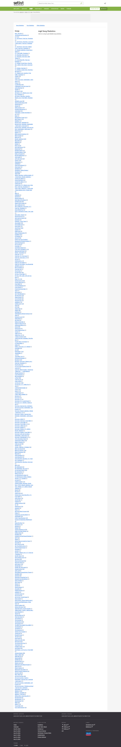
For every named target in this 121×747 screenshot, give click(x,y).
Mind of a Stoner (19, 450)
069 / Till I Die (18, 33)
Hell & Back (17, 318)
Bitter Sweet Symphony (21, 134)
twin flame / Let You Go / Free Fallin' (24, 650)
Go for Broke (18, 299)
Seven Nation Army (20, 557)
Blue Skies (17, 140)
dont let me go (18, 216)
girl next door (18, 295)
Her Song (17, 320)
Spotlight (17, 574)
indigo (16, 345)
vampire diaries (19, 653)
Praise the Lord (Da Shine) (21, 514)
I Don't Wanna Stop (19, 330)
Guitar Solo (17, 308)
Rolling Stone (18, 533)
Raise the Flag (18, 523)
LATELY (17, 378)
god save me (18, 300)
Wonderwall (18, 697)
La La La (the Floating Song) (22, 366)
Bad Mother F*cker (19, 117)
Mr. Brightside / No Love (21, 468)
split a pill (17, 570)
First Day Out (18, 269)
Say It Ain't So (18, 544)
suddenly (17, 592)
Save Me (17, 542)
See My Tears (18, 556)
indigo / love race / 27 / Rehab (22, 346)
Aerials (16, 89)
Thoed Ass (17, 633)
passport (17, 508)
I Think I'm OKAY (19, 336)
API (63, 731)
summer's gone (18, 593)
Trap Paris (17, 645)
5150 (16, 78)
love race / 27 (18, 399)
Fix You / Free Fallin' (20, 274)
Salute (16, 539)
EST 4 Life (17, 244)
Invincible (17, 348)
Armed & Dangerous (20, 109)
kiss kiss (17, 359)
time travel (17, 638)
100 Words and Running (21, 35)
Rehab (16, 528)
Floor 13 (17, 279)
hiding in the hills (19, 322)
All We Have (18, 104)
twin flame (17, 648)
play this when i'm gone (21, 511)
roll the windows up (20, 529)
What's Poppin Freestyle (21, 671)
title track (17, 641)
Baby (16, 116)
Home (16, 327)
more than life (18, 457)
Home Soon (18, 328)
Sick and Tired (18, 562)
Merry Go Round (19, 448)
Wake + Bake (18, 654)
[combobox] (60, 3)
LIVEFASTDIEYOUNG (20, 387)
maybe (16, 445)
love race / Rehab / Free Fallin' (22, 432)
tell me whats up (19, 615)
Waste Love (18, 663)
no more (17, 480)
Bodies (16, 144)
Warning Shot (18, 661)
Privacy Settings (42, 737)
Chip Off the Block (19, 165)
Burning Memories (19, 155)
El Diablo (17, 234)
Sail (16, 537)
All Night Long (18, 101)
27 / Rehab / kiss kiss (20, 68)
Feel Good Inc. (18, 261)
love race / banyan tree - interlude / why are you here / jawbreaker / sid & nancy (24, 407)
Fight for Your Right (20, 262)
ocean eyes (17, 493)
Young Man (18, 706)
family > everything (19, 252)
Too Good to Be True (20, 643)
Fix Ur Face (17, 270)
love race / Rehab (19, 427)
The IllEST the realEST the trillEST (23, 625)
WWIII (16, 704)
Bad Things (18, 119)
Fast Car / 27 (18, 254)
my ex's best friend (19, 470)
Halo (16, 315)
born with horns (19, 147)
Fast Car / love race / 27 (21, 257)
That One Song (18, 617)
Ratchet (17, 526)
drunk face (17, 228)
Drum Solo (17, 226)
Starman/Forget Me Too (21, 577)
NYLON (17, 491)
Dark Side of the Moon (20, 200)
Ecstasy (17, 229)
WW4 (16, 702)
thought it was (18, 635)
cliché (16, 173)
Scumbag (17, 549)
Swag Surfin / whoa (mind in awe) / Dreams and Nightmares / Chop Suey (24, 602)
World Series (18, 701)
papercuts (17, 506)
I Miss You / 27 (18, 335)
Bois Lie (17, 145)
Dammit (17, 196)
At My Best (17, 111)
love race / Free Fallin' (20, 422)
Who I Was (17, 674)
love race (17, 397)
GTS (16, 307)
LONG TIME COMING (20, 394)
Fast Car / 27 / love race (21, 256)
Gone (16, 305)
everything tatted (19, 247)
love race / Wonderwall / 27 (22, 437)
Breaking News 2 (19, 152)
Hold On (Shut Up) (19, 323)
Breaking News (18, 150)
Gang (16, 290)
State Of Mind (18, 580)
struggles (17, 589)
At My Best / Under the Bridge (22, 112)
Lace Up (17, 368)
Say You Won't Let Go (20, 546)
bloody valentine (19, 139)
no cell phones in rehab (20, 475)
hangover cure (18, 317)
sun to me (17, 595)
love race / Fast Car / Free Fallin (23, 420)
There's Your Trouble (20, 631)
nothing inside (18, 481)
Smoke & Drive (18, 569)
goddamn (17, 302)
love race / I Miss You (20, 425)
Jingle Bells (17, 353)
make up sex (18, 444)
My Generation (18, 472)
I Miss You (17, 333)
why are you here (19, 676)
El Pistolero (17, 236)
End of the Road (19, 242)
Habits (16, 310)
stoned (16, 585)
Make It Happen (19, 442)
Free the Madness (19, 285)
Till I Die (17, 636)
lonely (16, 391)
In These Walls (18, 343)
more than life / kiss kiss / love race (24, 462)
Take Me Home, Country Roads (22, 608)
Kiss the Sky (18, 364)
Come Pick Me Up (19, 180)
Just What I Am (19, 356)
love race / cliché (19, 419)
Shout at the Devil (19, 561)
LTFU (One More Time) (20, 439)
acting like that (18, 88)
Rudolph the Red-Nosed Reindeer (23, 536)
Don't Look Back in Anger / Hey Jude (24, 211)
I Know (16, 331)
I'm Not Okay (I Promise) (21, 341)
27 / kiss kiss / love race (21, 55)
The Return (17, 628)
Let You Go (17, 383)
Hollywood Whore (19, 325)
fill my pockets (18, 267)
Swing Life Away (19, 607)
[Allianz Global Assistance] (88, 733)
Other (41, 25)
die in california (18, 205)
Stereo (16, 584)
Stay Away (17, 582)
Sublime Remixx (19, 590)
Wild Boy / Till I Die (19, 694)
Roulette (17, 534)
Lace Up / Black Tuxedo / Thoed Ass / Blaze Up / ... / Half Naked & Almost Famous (24, 371)
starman (17, 575)
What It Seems (18, 668)
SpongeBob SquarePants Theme (23, 572)
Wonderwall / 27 (19, 699)
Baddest (17, 121)
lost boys (17, 396)
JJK (16, 355)
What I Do (17, 666)
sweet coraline (18, 605)
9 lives (16, 83)
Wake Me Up (18, 656)
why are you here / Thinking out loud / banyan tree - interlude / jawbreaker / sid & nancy (24, 687)
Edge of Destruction (20, 233)
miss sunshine (18, 455)
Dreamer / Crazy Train (20, 221)
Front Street (18, 287)
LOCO (16, 389)
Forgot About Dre (19, 282)
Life (16, 386)
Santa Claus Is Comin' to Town (22, 541)
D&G (16, 193)
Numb (16, 490)
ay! (15, 114)
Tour (30, 25)
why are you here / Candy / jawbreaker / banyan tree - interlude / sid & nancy (24, 679)
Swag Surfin (18, 598)
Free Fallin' (17, 284)
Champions (18, 162)
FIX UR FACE (18, 272)
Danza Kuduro (18, 198)
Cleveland (17, 168)
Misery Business (19, 452)
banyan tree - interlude (20, 122)
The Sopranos (18, 630)
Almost (16, 106)
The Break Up (18, 621)
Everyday (17, 246)
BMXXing (17, 142)
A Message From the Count (22, 86)
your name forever (19, 707)
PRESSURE (17, 516)
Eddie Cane (17, 231)
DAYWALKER (18, 201)
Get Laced (17, 292)
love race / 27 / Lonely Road (22, 401)
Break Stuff (18, 149)
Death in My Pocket (20, 203)
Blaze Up (17, 137)
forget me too (18, 280)
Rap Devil (17, 524)
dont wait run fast (19, 218)
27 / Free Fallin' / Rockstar (21, 53)
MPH (16, 465)
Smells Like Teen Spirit (20, 567)
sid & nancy (18, 564)
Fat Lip (16, 259)
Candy (16, 160)
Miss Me (17, 453)
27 (15, 36)
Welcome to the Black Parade (22, 664)
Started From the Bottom (21, 579)
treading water (18, 646)
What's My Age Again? (20, 669)
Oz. (16, 504)
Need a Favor (18, 473)
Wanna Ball (18, 658)
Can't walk (17, 157)
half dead (17, 312)
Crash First (17, 183)
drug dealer (18, 223)
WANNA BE (18, 659)
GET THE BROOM (19, 294)
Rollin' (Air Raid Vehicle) (21, 531)
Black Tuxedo (18, 135)
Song (20, 25)
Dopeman (17, 219)
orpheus (17, 501)
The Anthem (18, 618)
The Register (18, 626)
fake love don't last (19, 251)
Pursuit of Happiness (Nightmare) (23, 519)
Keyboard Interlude (20, 358)
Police (16, 513)
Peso (16, 509)
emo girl (17, 238)
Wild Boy (17, 691)
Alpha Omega (18, 107)
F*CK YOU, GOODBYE (20, 249)
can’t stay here (18, 158)
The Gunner (18, 623)
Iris (15, 350)
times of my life (18, 640)
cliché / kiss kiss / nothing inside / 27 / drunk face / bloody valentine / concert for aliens (24, 177)
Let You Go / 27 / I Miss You (22, 384)
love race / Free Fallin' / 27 (21, 424)
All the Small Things (20, 102)
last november (18, 376)
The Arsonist (18, 620)
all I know (17, 91)
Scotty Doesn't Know (20, 547)
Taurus (16, 613)
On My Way (18, 500)
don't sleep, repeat (19, 214)
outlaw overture (19, 503)
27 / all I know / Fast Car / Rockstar (24, 38)
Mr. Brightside (18, 467)
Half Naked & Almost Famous (22, 313)
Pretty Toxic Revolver (20, 518)
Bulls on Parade (19, 153)
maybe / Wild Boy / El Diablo (22, 447)
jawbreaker (17, 351)
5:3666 (16, 76)
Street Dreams (18, 587)
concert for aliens (19, 182)
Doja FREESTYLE (19, 210)
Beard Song (18, 130)
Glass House (18, 297)
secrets (17, 551)
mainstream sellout (20, 440)
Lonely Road (18, 392)
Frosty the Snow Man (20, 289)
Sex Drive (17, 559)
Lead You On (18, 379)
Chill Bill (17, 163)
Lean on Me (18, 381)
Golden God (18, 303)
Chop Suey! (18, 167)
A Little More (18, 84)
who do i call (18, 673)
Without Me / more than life (22, 696)
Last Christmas (19, 374)
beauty (16, 132)
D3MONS (17, 195)
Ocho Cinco (18, 498)
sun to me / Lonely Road (21, 597)
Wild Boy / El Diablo (20, 692)
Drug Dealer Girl (19, 224)
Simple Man (18, 565)
